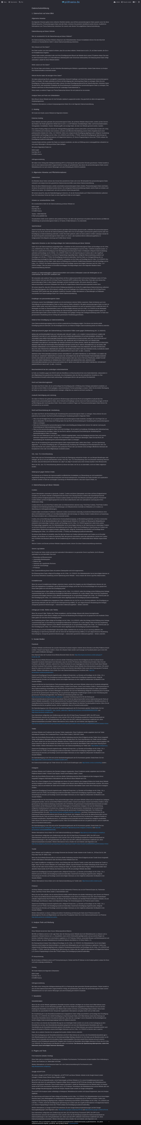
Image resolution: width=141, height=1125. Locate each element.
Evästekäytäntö (73, 1123)
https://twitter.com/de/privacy (99, 745)
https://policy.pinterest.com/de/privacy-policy (44, 917)
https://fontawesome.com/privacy (41, 1066)
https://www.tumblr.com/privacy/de (92, 881)
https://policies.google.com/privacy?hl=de (70, 1109)
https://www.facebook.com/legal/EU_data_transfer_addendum (49, 710)
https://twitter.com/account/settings (92, 762)
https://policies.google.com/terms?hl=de (96, 1109)
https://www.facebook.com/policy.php (42, 712)
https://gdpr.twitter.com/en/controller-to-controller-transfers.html (49, 759)
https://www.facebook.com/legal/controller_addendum (47, 697)
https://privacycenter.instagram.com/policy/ (80, 827)
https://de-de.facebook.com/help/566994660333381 (83, 710)
